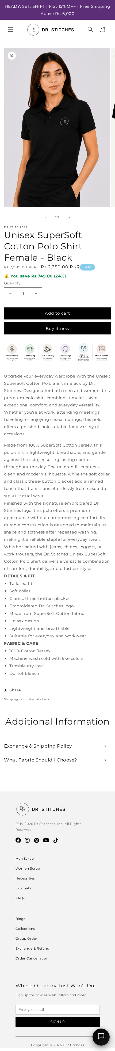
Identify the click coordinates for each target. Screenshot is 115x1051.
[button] (11, 29)
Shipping (11, 699)
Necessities (25, 878)
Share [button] (15, 690)
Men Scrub (25, 858)
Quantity (12, 283)
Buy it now (58, 328)
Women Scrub (28, 868)
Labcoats (24, 888)
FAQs (20, 898)
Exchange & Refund (32, 948)
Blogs (20, 919)
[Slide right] (69, 217)
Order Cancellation (32, 958)
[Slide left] (46, 217)
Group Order (27, 938)
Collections (25, 929)
